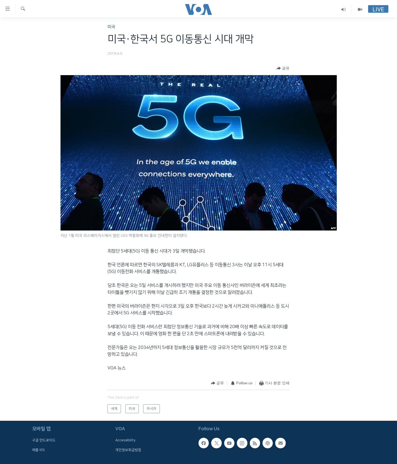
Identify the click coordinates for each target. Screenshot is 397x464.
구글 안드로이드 (44, 440)
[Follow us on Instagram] (242, 443)
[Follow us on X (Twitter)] (216, 443)
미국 (111, 27)
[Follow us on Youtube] (229, 443)
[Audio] (343, 9)
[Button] (283, 68)
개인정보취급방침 (128, 450)
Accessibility (125, 440)
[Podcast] (268, 443)
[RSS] (255, 443)
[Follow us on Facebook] (203, 443)
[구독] (280, 443)
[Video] (360, 9)
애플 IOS (38, 450)
